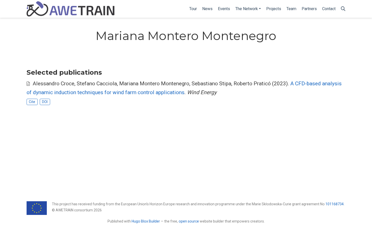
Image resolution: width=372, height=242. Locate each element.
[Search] (343, 9)
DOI (45, 102)
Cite (32, 102)
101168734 (334, 204)
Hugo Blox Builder (146, 221)
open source (189, 221)
